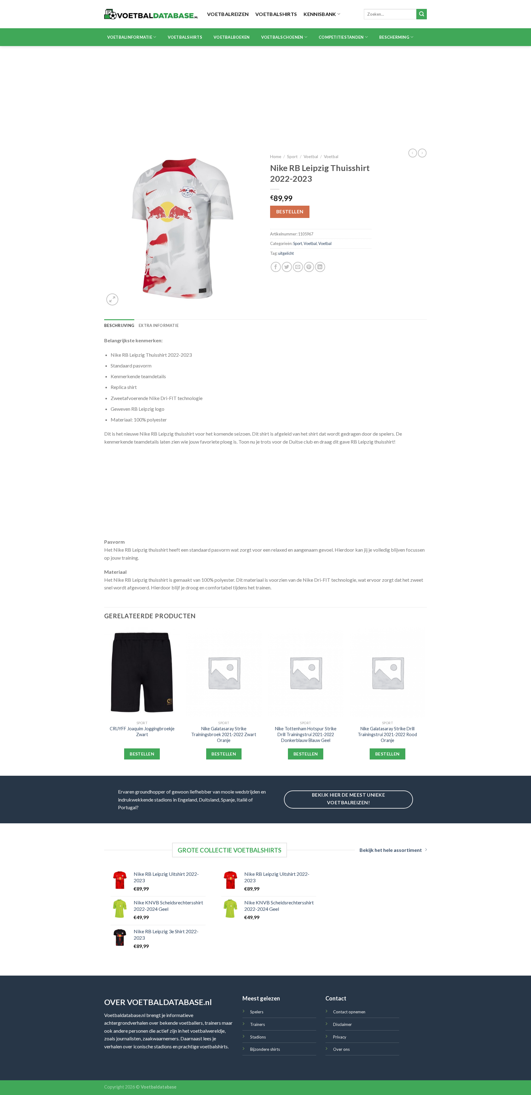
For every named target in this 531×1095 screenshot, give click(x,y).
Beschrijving (119, 325)
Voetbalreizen (228, 14)
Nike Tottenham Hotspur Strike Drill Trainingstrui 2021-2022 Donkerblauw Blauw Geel (305, 734)
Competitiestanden (341, 37)
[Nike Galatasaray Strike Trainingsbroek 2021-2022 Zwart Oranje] (224, 672)
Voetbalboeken (232, 37)
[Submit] (421, 14)
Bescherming (394, 37)
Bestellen (290, 211)
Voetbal (311, 156)
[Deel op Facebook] (276, 267)
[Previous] (104, 701)
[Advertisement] (265, 92)
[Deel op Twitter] (287, 267)
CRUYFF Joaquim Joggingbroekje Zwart (142, 731)
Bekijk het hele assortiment (391, 850)
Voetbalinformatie (129, 37)
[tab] (119, 325)
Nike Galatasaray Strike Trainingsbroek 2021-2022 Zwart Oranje (223, 734)
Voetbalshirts (276, 14)
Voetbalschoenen (282, 37)
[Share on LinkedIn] (320, 267)
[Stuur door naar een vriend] (298, 267)
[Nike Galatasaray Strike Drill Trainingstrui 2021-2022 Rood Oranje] (388, 672)
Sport (292, 156)
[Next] (425, 701)
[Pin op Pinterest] (309, 267)
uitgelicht (286, 253)
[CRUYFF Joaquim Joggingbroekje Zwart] (142, 672)
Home (275, 156)
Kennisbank (320, 14)
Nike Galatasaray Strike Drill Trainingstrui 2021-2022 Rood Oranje (387, 734)
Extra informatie (159, 325)
